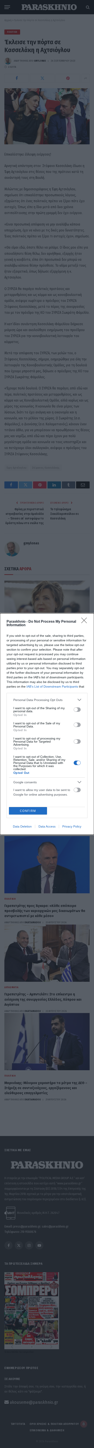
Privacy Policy (71, 826)
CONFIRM (28, 811)
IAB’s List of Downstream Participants (52, 686)
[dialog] (47, 724)
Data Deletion (22, 826)
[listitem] (47, 699)
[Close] (85, 622)
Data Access (47, 826)
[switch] (77, 709)
